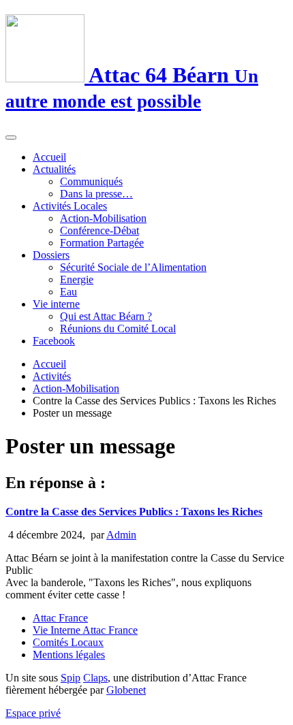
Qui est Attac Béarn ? (106, 316)
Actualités (54, 169)
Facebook (54, 341)
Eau (68, 291)
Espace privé (33, 713)
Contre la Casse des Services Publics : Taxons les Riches (133, 511)
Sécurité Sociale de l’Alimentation (133, 267)
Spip (70, 677)
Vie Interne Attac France (85, 630)
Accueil (49, 157)
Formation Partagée (102, 242)
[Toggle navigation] (10, 137)
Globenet (126, 690)
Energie (76, 279)
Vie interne (56, 304)
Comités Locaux (68, 642)
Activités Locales (70, 206)
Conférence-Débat (99, 230)
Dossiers (51, 255)
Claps (95, 677)
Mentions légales (69, 654)
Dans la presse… (96, 193)
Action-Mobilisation (103, 218)
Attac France (60, 618)
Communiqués (91, 181)
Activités (52, 376)
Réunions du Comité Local (118, 328)
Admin (121, 535)
